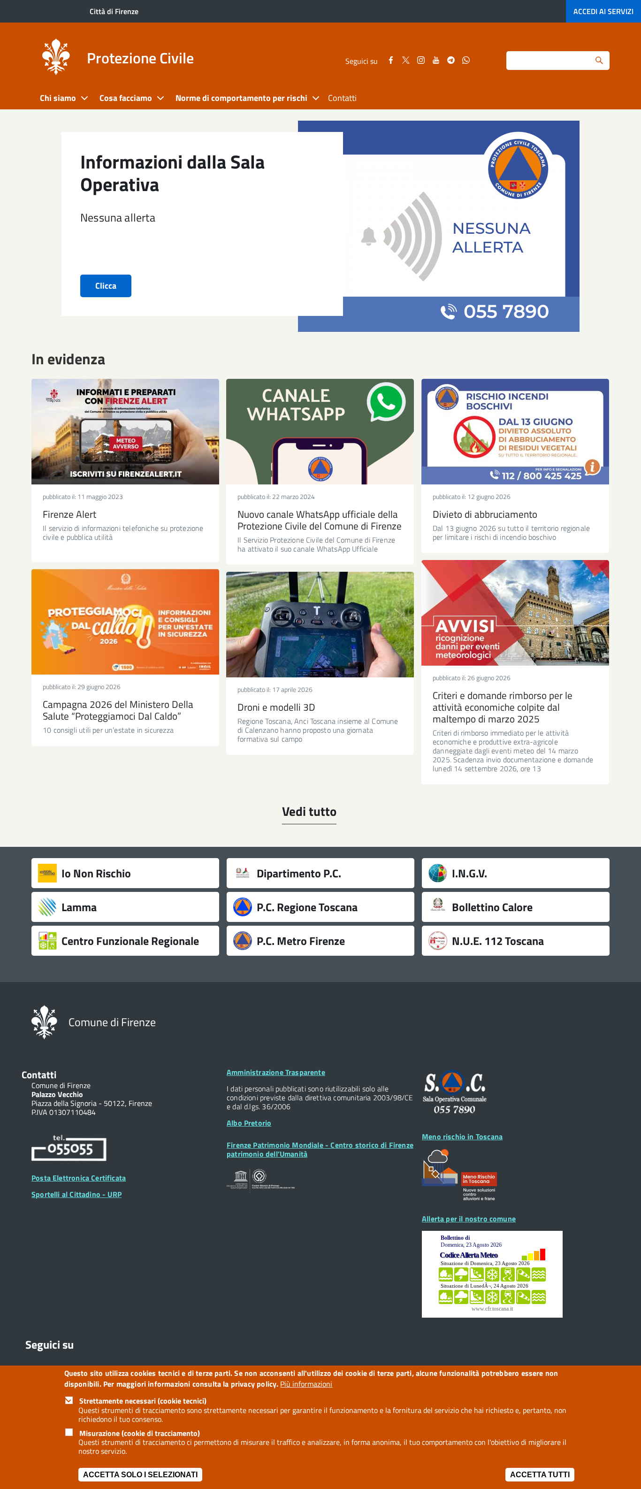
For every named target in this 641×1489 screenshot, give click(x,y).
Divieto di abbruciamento (485, 514)
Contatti (342, 98)
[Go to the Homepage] (56, 58)
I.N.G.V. (469, 873)
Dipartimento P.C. (299, 873)
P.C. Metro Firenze (301, 940)
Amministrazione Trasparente (276, 1072)
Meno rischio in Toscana (462, 1136)
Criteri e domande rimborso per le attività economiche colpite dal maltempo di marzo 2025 (502, 707)
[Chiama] (69, 1149)
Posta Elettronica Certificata (78, 1177)
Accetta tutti (540, 1475)
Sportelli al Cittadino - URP (76, 1194)
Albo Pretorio (249, 1122)
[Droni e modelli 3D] (320, 624)
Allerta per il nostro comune (469, 1218)
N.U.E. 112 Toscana (498, 940)
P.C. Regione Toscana (307, 906)
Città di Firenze (114, 11)
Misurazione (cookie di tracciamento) (139, 1433)
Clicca (105, 285)
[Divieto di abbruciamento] (515, 431)
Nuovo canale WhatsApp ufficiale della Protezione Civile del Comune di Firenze (319, 520)
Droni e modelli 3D (276, 706)
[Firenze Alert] (125, 431)
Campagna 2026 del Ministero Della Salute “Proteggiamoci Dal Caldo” (118, 710)
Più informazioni (306, 1384)
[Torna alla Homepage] (44, 1021)
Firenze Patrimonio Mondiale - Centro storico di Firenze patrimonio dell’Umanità (320, 1149)
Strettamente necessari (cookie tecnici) (142, 1401)
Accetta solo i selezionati (140, 1475)
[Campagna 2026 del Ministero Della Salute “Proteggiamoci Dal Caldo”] (125, 622)
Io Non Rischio (96, 873)
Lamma (79, 906)
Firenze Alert (69, 514)
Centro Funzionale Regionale (130, 940)
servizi (603, 11)
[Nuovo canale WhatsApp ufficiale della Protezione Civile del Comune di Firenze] (320, 431)
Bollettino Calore (492, 906)
